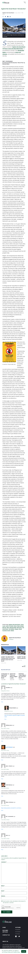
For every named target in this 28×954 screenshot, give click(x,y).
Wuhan (12, 630)
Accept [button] (23, 951)
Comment (4, 862)
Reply (2, 701)
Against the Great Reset (14, 624)
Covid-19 (8, 626)
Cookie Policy (16, 952)
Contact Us (6, 935)
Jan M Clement (9, 747)
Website (3, 896)
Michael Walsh (13, 627)
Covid (3, 626)
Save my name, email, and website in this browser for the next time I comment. (14, 901)
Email (2, 890)
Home (4, 927)
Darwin (11, 626)
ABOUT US (5, 941)
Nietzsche (19, 627)
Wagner (16, 629)
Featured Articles (5, 931)
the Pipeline (11, 629)
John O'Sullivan (17, 931)
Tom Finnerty (17, 933)
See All (24, 666)
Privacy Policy (7, 952)
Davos (15, 626)
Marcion (4, 627)
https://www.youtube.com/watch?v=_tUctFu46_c (11, 808)
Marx (8, 627)
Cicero (22, 624)
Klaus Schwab (20, 626)
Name (3, 885)
